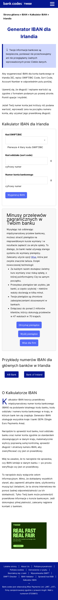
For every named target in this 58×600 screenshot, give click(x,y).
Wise (33, 257)
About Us (25, 566)
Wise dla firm (29, 342)
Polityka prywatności (43, 566)
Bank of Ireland (34, 374)
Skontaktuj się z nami (17, 573)
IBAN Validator (27, 576)
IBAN (24, 14)
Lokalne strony (10, 566)
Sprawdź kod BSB (45, 576)
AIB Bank (11, 374)
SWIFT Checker (10, 576)
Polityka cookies (17, 570)
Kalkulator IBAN (38, 14)
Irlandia (7, 18)
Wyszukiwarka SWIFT (40, 573)
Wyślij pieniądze (29, 334)
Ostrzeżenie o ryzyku (37, 570)
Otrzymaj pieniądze (29, 325)
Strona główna (11, 14)
